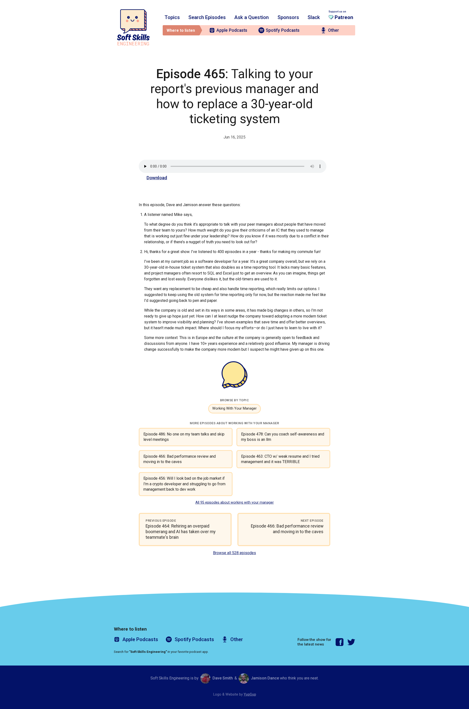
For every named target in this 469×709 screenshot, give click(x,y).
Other (333, 30)
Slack (314, 17)
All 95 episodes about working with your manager (234, 502)
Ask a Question (251, 17)
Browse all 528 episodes (234, 552)
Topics (172, 17)
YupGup (250, 694)
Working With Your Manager (234, 408)
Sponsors (288, 17)
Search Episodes (207, 17)
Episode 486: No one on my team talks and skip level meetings (183, 437)
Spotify (282, 30)
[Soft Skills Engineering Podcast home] (133, 27)
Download (157, 177)
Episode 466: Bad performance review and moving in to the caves (179, 459)
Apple (231, 30)
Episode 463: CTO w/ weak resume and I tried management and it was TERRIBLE (280, 459)
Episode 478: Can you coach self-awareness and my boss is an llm (282, 437)
